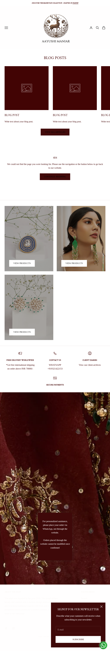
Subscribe (78, 639)
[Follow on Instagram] (13, 628)
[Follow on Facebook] (6, 628)
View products (22, 263)
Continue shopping (55, 177)
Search (84, 598)
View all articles (55, 132)
